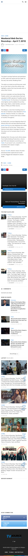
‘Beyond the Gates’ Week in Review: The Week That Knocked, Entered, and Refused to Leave (19, 344)
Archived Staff (10, 44)
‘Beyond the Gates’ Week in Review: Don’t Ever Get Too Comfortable (19, 320)
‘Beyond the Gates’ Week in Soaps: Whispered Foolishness (19, 332)
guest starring (5, 125)
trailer (2, 143)
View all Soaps (13, 353)
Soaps (2, 35)
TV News (6, 35)
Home (6, 552)
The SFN (7, 150)
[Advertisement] (14, 19)
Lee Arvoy (11, 228)
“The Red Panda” (5, 100)
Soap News (6, 165)
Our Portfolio (19, 552)
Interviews (13, 300)
